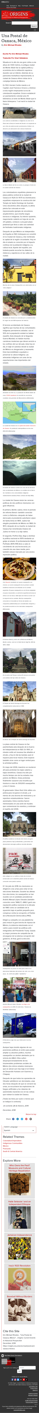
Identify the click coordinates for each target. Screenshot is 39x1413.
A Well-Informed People (31, 1400)
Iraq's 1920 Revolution (19, 1265)
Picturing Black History (32, 1402)
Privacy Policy (34, 1388)
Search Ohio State (11, 7)
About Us (35, 1390)
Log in (36, 1404)
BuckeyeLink (13, 6)
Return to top (31, 1114)
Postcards (7, 1149)
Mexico (6, 1146)
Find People (25, 6)
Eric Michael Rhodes (12, 45)
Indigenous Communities (12, 1143)
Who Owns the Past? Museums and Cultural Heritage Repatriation (20, 1168)
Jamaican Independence (19, 1235)
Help (7, 6)
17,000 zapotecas (11, 395)
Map (19, 6)
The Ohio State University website (5, 2)
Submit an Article (33, 1393)
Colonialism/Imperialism (12, 1141)
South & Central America (12, 1151)
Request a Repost (33, 1395)
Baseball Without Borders (19, 1296)
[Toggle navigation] (35, 30)
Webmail (31, 6)
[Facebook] (13, 1119)
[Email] (30, 1119)
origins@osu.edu (33, 1386)
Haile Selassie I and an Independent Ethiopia (19, 1203)
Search (8, 23)
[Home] (18, 15)
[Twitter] (22, 1119)
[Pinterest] (26, 1119)
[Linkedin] (17, 1119)
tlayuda (8, 582)
